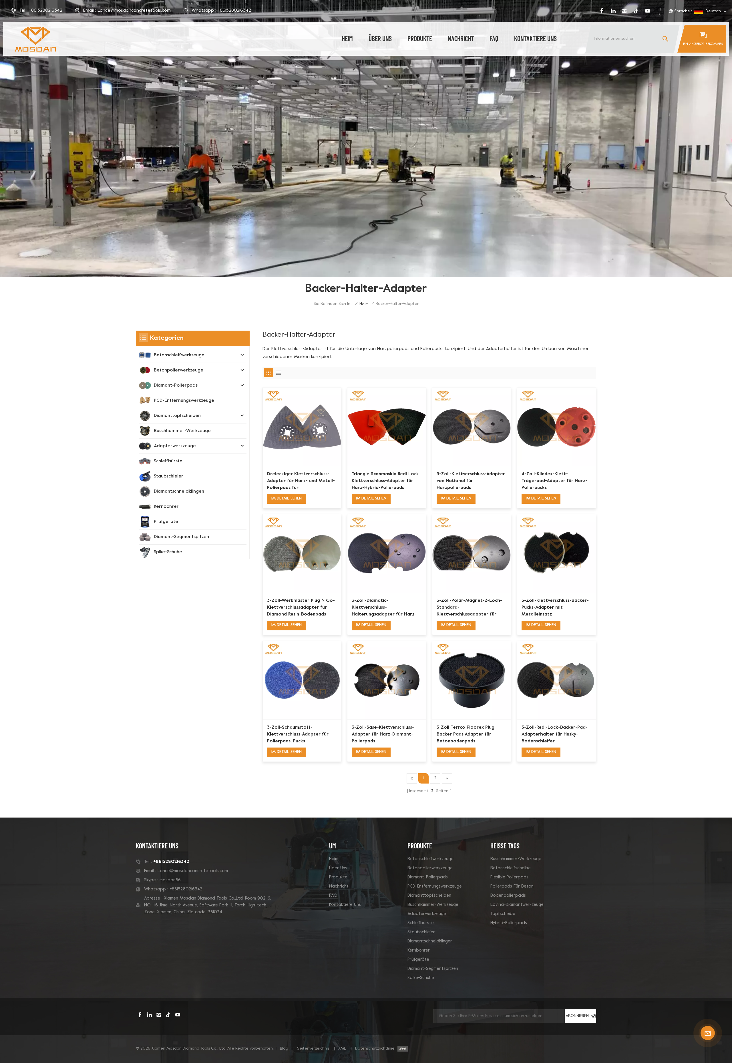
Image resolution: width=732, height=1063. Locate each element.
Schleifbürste (168, 461)
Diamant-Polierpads (176, 385)
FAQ (494, 38)
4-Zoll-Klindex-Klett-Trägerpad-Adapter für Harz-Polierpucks (554, 481)
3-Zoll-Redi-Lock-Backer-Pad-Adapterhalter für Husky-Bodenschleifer (555, 734)
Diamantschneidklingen (179, 491)
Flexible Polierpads (509, 877)
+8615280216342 (45, 10)
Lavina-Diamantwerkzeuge (517, 905)
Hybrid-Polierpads (508, 923)
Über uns (380, 38)
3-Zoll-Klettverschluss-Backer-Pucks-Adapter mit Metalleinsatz (555, 607)
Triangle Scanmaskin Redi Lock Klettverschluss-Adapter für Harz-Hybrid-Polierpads (385, 481)
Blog (284, 1048)
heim (347, 38)
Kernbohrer (166, 506)
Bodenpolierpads (508, 896)
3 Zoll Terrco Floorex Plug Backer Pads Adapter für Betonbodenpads (465, 734)
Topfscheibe (502, 914)
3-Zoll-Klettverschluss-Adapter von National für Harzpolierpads (471, 481)
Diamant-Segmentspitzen (181, 537)
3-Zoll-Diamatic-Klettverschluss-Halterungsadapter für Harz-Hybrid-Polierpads (384, 608)
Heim (333, 859)
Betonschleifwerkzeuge (179, 355)
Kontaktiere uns (535, 38)
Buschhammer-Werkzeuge (182, 431)
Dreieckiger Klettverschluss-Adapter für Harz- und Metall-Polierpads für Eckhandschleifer (301, 481)
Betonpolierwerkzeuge (178, 370)
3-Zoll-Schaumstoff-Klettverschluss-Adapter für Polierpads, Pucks (298, 734)
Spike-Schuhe (168, 552)
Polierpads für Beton (512, 886)
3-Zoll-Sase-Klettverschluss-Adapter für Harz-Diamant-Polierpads (383, 734)
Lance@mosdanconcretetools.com (134, 10)
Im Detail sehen (286, 498)
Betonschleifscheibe (510, 868)
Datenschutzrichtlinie (375, 1048)
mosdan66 (170, 880)
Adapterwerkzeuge (175, 446)
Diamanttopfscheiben (177, 415)
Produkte (419, 38)
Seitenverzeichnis (313, 1048)
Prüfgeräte (166, 521)
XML (342, 1048)
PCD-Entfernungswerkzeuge (184, 400)
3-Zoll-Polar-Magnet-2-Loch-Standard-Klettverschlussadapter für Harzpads (469, 608)
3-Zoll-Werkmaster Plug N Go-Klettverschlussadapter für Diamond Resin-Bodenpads (301, 607)
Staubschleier (168, 476)
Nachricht (461, 38)
